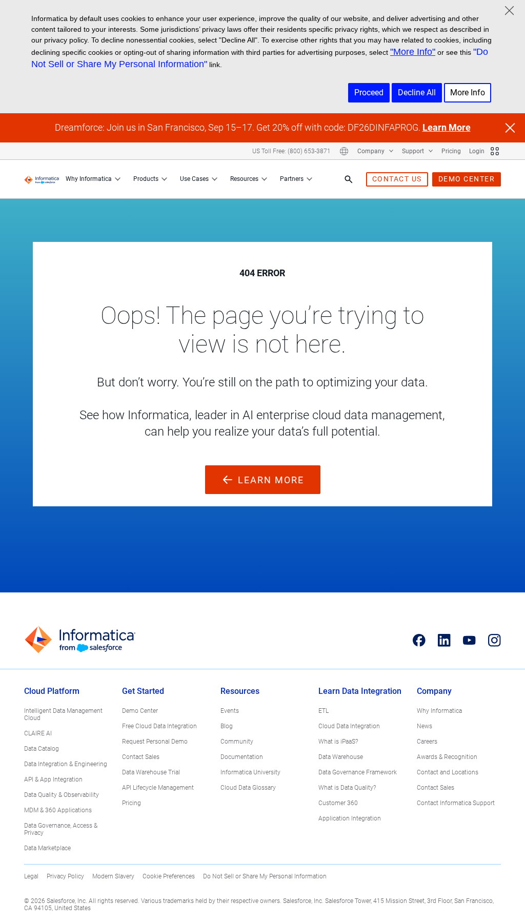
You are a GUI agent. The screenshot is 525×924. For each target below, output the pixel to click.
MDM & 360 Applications (58, 810)
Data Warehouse (340, 757)
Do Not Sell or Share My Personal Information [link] (265, 876)
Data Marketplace (47, 848)
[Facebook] (419, 640)
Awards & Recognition (447, 757)
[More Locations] (344, 151)
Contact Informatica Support (456, 803)
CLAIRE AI (38, 733)
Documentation (241, 757)
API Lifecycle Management (158, 787)
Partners (292, 178)
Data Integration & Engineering (65, 764)
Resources (244, 178)
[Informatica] (41, 179)
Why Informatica (89, 178)
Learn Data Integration (359, 691)
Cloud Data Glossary (248, 787)
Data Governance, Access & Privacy (60, 829)
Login (476, 151)
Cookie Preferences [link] (169, 876)
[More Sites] (495, 151)
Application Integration (349, 818)
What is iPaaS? (338, 741)
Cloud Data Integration (349, 726)
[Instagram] (494, 640)
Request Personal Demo (155, 741)
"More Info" (412, 52)
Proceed (368, 92)
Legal (31, 876)
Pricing (451, 151)
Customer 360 (338, 803)
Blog (226, 726)
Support (414, 151)
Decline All (417, 92)
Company (371, 151)
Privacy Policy (65, 876)
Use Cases (194, 178)
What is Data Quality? (347, 787)
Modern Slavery (113, 876)
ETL (323, 710)
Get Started (143, 691)
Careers (427, 741)
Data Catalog (41, 748)
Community (236, 741)
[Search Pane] (349, 179)
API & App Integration (53, 779)
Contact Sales (140, 757)
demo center (466, 179)
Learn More (446, 127)
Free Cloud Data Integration (159, 726)
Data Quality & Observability (61, 794)
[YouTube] (469, 640)
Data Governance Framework (357, 772)
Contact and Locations (447, 772)
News (424, 726)
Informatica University (250, 772)
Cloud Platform (51, 691)
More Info (467, 92)
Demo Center (140, 710)
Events (229, 710)
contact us (397, 179)
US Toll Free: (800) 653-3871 (291, 151)
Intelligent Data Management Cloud (63, 714)
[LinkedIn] (444, 640)
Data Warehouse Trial (151, 772)
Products (145, 178)
